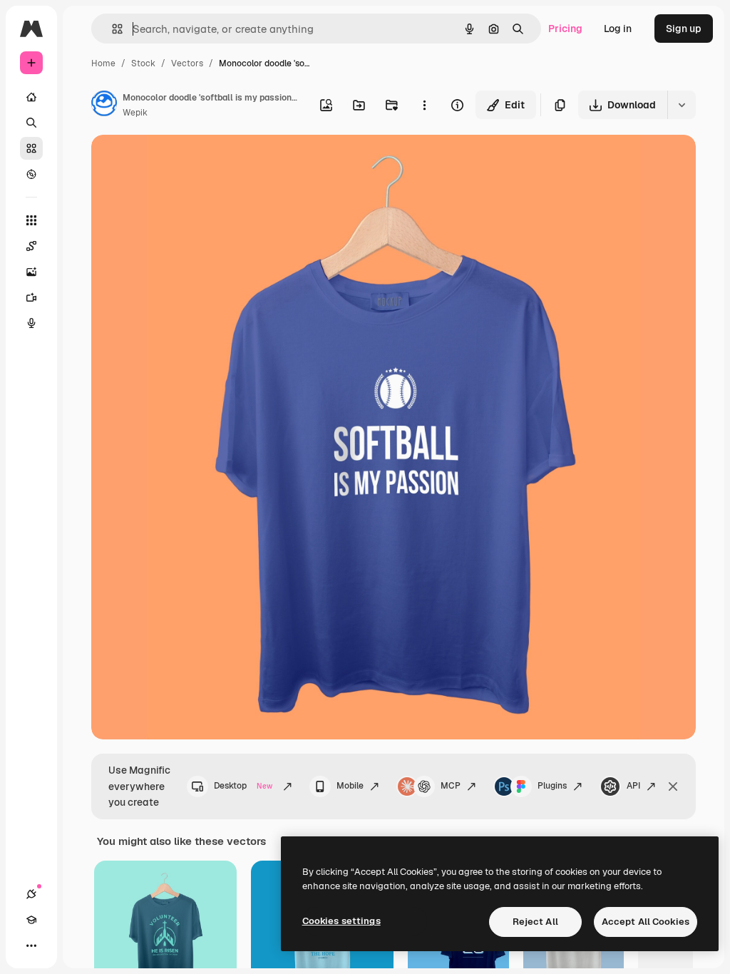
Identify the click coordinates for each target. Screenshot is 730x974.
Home (103, 63)
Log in (618, 28)
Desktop (243, 785)
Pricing (565, 28)
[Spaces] (31, 246)
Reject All (535, 922)
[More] (31, 945)
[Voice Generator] (31, 323)
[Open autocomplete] (111, 29)
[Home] (31, 97)
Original (182, 162)
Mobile (350, 785)
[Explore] (31, 174)
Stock (143, 63)
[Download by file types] (681, 105)
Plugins (552, 785)
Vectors (187, 63)
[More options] (424, 105)
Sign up (683, 28)
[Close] (673, 786)
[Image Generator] (31, 271)
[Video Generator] (31, 297)
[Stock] (31, 148)
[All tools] (31, 220)
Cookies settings (341, 921)
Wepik (135, 112)
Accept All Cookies (645, 922)
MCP (451, 785)
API (633, 785)
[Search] (31, 122)
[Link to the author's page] (104, 106)
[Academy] (31, 919)
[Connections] (31, 894)
